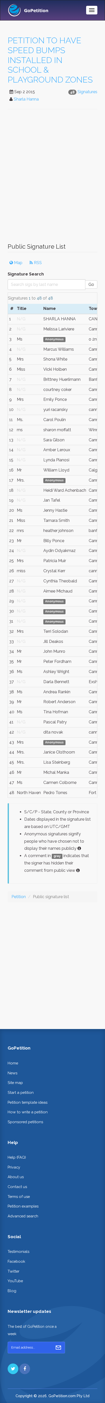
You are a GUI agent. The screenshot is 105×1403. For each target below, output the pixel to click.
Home (13, 1063)
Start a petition (21, 1092)
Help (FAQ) (17, 1157)
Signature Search (26, 274)
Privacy (14, 1167)
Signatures (87, 91)
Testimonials (18, 1251)
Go (91, 284)
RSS (37, 262)
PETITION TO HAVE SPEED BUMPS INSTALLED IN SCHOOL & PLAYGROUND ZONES (50, 60)
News (12, 1073)
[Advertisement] (52, 179)
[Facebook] (24, 1369)
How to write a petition (28, 1112)
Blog (12, 1291)
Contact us (17, 1186)
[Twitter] (13, 1369)
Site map (15, 1082)
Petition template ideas (27, 1102)
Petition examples (23, 1206)
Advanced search (23, 1216)
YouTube (15, 1281)
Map (17, 262)
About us (16, 1177)
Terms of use (19, 1196)
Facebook (16, 1261)
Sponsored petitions (25, 1122)
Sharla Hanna (26, 99)
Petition (18, 896)
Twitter (13, 1271)
